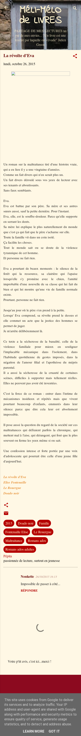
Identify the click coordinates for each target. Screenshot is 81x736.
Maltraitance (13, 540)
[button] (75, 56)
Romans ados (37, 540)
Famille (44, 523)
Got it (54, 731)
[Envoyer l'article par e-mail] (6, 514)
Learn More (33, 731)
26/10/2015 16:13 (46, 577)
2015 (8, 523)
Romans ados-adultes (19, 549)
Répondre (29, 590)
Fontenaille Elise (16, 532)
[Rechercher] (75, 8)
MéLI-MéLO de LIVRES (40, 15)
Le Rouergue (42, 532)
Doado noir (25, 523)
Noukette (27, 576)
